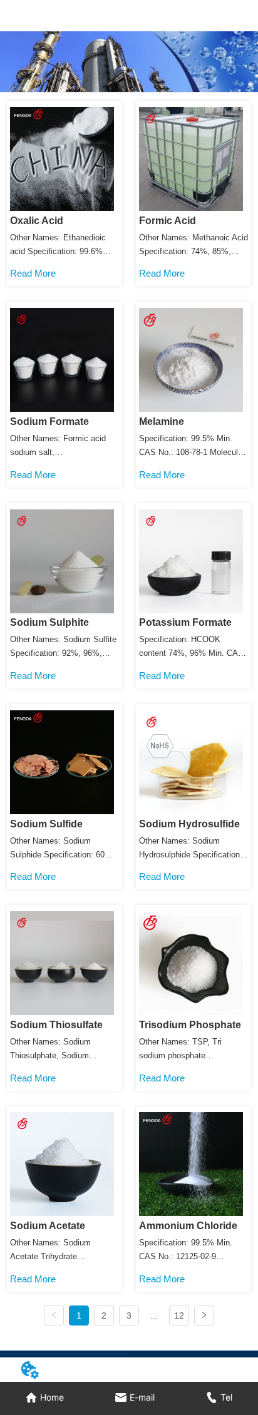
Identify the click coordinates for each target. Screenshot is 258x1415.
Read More (33, 273)
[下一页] (204, 1315)
